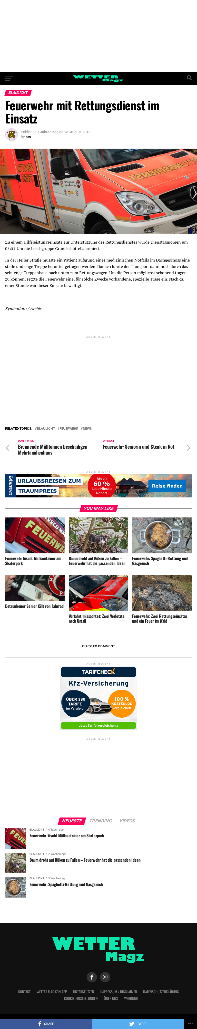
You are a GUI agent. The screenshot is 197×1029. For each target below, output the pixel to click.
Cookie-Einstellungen (81, 998)
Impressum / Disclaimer (118, 991)
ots (28, 137)
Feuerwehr (69, 428)
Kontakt (24, 991)
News (87, 428)
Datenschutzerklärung (161, 991)
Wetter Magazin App (52, 991)
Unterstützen (83, 991)
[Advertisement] (98, 36)
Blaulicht (46, 428)
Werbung (131, 998)
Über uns (111, 998)
